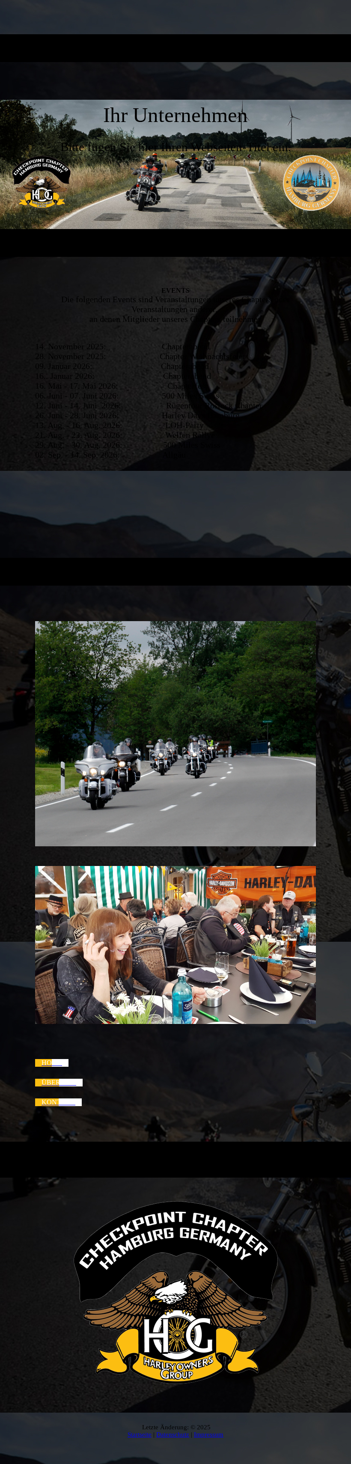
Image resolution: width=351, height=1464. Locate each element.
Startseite (140, 1434)
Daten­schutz (172, 1434)
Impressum (208, 1434)
